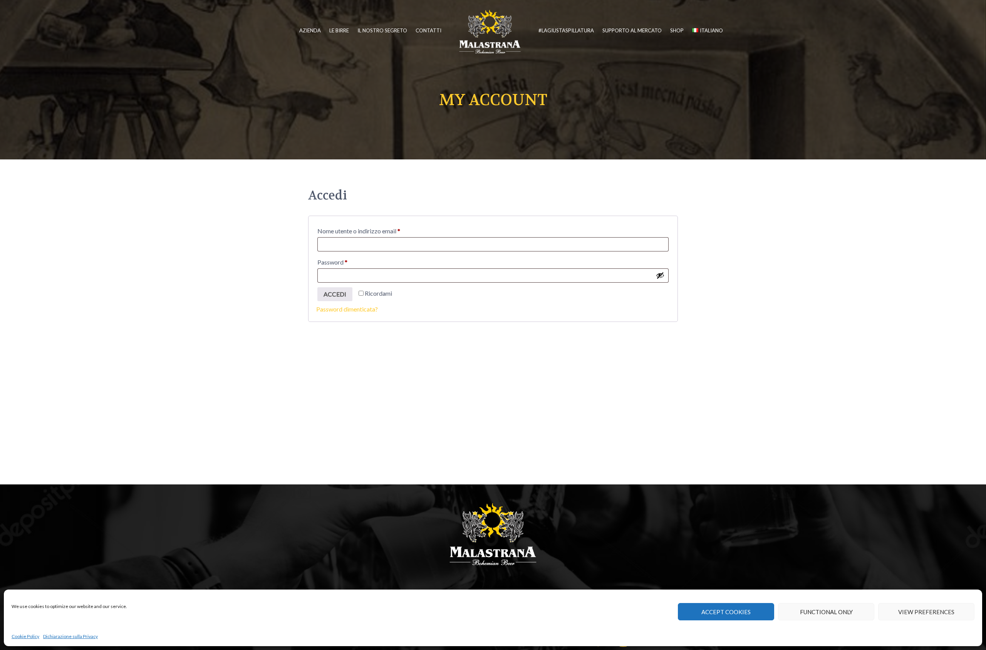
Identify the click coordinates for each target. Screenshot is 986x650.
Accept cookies (726, 611)
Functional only (826, 611)
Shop (677, 30)
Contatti (428, 30)
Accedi (335, 294)
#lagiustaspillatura (566, 30)
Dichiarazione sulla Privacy (70, 636)
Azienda (310, 30)
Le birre (339, 30)
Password (344, 262)
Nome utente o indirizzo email (370, 231)
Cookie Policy (25, 636)
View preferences (926, 611)
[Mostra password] (660, 275)
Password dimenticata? (347, 309)
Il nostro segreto (382, 30)
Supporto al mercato (632, 30)
